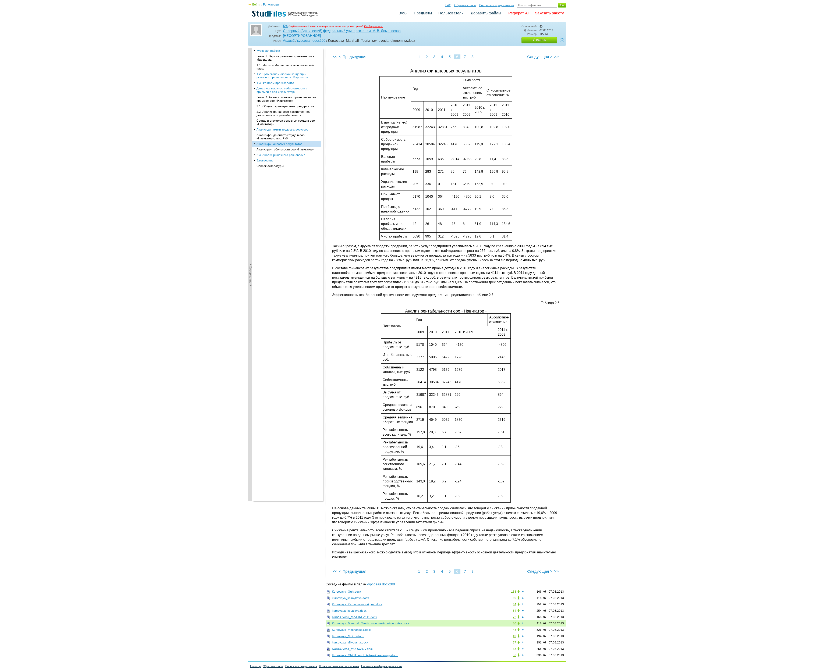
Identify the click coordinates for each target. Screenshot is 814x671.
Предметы (423, 13)
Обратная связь (465, 5)
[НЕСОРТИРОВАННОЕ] (302, 36)
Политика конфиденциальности (381, 666)
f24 (285, 26)
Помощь (255, 666)
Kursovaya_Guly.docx (346, 591)
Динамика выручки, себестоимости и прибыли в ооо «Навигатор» (282, 90)
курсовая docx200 (311, 40)
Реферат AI (518, 13)
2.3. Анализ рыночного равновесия (280, 155)
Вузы (403, 13)
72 (514, 617)
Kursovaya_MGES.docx (348, 636)
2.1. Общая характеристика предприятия (285, 106)
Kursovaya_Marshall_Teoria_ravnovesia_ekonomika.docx (370, 623)
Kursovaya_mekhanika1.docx (351, 629)
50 (514, 623)
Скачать (539, 40)
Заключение (264, 160)
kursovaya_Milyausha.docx (350, 642)
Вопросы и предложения (496, 5)
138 (513, 591)
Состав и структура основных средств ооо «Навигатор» (285, 122)
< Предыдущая (352, 57)
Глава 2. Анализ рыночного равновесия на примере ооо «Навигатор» (286, 99)
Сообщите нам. (373, 26)
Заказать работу (549, 13)
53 (514, 648)
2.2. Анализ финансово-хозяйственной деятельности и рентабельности (283, 113)
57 (514, 642)
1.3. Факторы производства (275, 83)
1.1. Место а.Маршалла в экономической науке (285, 66)
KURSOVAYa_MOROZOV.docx (352, 648)
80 (514, 598)
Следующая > (539, 57)
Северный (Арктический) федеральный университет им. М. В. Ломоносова (342, 31)
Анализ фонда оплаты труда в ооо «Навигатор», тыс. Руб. (280, 136)
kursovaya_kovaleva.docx (349, 610)
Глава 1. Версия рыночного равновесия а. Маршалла (285, 57)
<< (335, 57)
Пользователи (451, 13)
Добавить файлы (486, 13)
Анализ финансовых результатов (279, 144)
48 (514, 629)
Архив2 (289, 40)
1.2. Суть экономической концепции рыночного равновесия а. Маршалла (282, 75)
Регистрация (271, 4)
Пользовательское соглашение (339, 666)
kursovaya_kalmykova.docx (350, 598)
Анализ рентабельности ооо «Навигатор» (285, 149)
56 (514, 655)
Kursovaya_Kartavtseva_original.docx (357, 604)
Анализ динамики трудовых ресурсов (282, 129)
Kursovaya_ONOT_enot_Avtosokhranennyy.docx (365, 655)
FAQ (448, 5)
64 (514, 604)
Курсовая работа (268, 50)
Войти (256, 4)
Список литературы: (270, 166)
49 (514, 636)
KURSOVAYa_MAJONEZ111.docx (354, 617)
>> (556, 57)
